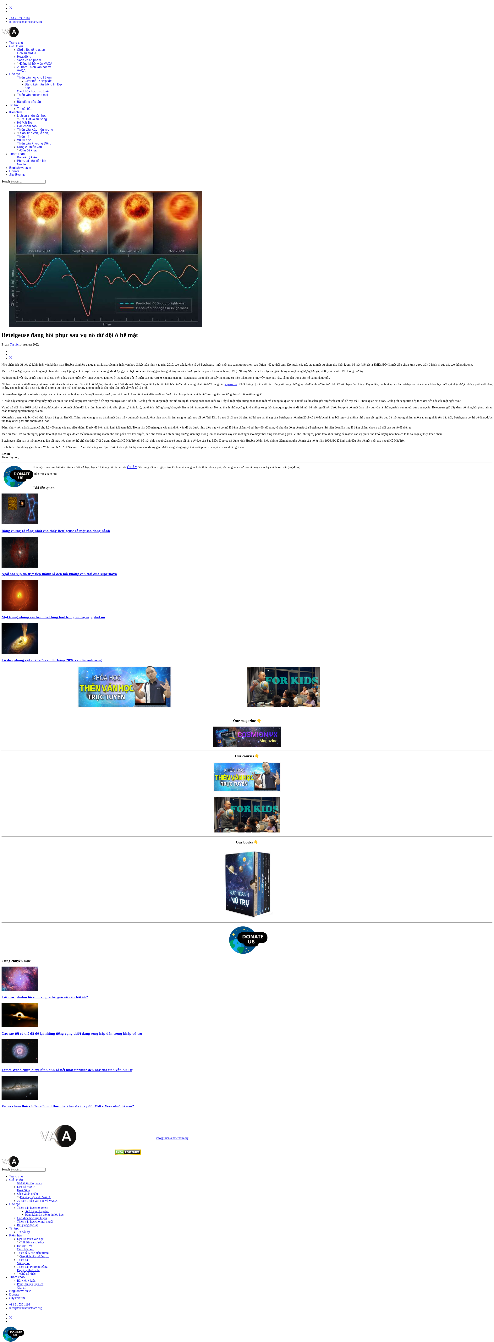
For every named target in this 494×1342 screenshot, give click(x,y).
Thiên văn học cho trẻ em (34, 77)
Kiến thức (16, 112)
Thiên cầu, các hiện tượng (35, 129)
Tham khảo (17, 153)
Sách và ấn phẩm (29, 60)
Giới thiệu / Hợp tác (38, 81)
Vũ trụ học (24, 140)
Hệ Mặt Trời (25, 122)
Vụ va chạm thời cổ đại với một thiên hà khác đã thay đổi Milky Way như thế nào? (68, 1106)
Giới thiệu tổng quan (31, 49)
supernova (231, 384)
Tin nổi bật (24, 108)
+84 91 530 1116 (19, 18)
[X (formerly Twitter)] (10, 358)
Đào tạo (14, 74)
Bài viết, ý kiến (27, 157)
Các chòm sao (27, 126)
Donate (14, 171)
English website (20, 167)
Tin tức (14, 105)
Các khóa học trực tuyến (33, 91)
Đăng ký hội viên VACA (36, 63)
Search (6, 181)
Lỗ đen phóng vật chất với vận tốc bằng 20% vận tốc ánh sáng (52, 660)
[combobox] (28, 182)
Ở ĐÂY (132, 467)
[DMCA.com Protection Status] (128, 1153)
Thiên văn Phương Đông (34, 143)
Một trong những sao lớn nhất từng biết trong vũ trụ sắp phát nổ (53, 617)
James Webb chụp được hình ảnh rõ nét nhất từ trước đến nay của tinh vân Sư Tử (67, 1070)
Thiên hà (23, 136)
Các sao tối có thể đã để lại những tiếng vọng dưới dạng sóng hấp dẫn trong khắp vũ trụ (72, 1033)
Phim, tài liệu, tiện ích (31, 160)
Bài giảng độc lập (29, 101)
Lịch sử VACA (26, 53)
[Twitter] (10, 8)
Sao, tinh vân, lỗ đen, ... (36, 133)
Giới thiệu (16, 46)
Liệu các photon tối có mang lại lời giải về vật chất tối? (45, 997)
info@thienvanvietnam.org (25, 21)
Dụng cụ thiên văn (29, 147)
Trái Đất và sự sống (33, 119)
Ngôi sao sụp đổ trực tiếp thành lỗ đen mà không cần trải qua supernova (59, 574)
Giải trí (21, 164)
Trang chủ (16, 42)
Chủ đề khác (28, 150)
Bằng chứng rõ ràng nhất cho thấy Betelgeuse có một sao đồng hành (56, 531)
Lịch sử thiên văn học (31, 115)
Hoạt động (24, 56)
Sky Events (17, 174)
